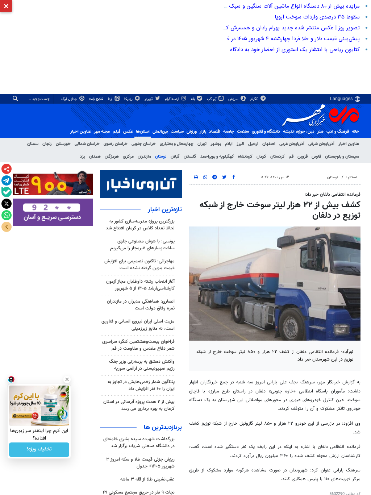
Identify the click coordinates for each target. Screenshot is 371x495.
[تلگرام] (6, 180)
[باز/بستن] (6, 227)
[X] (6, 203)
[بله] (6, 192)
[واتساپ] (6, 215)
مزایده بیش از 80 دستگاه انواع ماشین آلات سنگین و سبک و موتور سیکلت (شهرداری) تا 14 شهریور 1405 (244, 6)
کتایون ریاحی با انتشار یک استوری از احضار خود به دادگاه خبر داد (286, 49)
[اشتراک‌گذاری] (6, 169)
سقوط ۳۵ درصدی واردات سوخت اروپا (317, 17)
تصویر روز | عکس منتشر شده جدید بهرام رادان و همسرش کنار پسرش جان (276, 28)
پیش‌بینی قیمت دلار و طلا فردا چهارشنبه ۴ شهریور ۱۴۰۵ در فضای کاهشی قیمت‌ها (269, 38)
